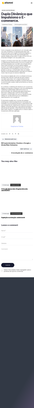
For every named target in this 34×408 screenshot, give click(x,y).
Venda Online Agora (24, 344)
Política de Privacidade (9, 348)
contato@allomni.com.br (11, 364)
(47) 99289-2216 (8, 359)
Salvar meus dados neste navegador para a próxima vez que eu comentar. (17, 270)
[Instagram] (8, 388)
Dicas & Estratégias (8, 10)
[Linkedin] (3, 388)
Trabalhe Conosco (7, 344)
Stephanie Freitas (7, 24)
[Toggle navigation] (27, 3)
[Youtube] (12, 388)
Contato (20, 346)
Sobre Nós (5, 346)
